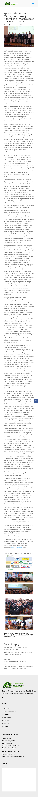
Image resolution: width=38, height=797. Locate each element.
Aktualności (7, 709)
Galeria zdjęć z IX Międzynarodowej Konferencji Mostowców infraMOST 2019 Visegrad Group (18, 635)
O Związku (6, 715)
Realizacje (6, 723)
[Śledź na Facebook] (2, 697)
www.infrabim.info (9, 550)
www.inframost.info (17, 548)
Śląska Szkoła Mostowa (10, 712)
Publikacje (6, 720)
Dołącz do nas (7, 717)
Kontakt (6, 726)
